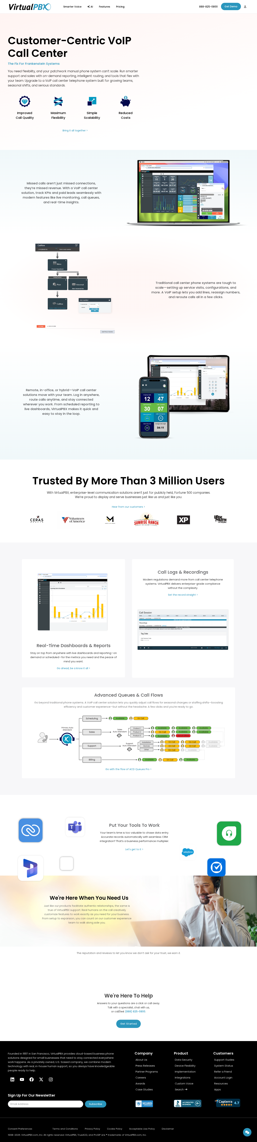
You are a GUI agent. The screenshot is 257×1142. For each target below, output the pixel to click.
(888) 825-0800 (135, 1011)
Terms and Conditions (65, 1128)
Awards (140, 1083)
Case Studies (144, 1089)
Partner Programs (146, 1071)
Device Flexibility (185, 1065)
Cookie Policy (114, 1128)
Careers (140, 1077)
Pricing (120, 6)
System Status (223, 1065)
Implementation (185, 1071)
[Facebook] (31, 1079)
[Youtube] (21, 1079)
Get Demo (230, 6)
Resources (221, 1083)
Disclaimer (168, 1128)
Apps (217, 1089)
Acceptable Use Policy (142, 1128)
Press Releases (145, 1065)
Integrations (182, 1077)
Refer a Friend (223, 1071)
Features (104, 6)
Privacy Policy (92, 1128)
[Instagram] (50, 1079)
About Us (141, 1060)
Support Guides (224, 1060)
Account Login (223, 1077)
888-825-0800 (208, 6)
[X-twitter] (41, 1079)
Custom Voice (184, 1083)
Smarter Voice (72, 6)
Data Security (183, 1060)
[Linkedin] (12, 1079)
